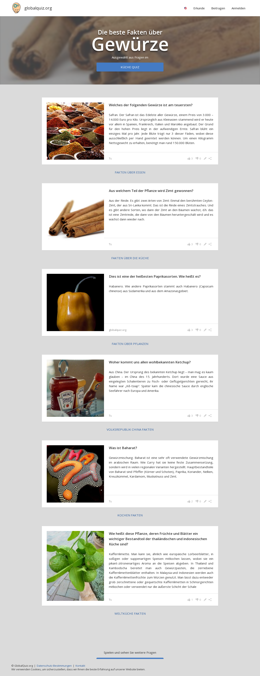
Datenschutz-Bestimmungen (54, 665)
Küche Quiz (130, 67)
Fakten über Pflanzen (130, 344)
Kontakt (80, 665)
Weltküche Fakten (130, 613)
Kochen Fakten (130, 515)
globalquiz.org (38, 8)
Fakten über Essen (130, 172)
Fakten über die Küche (130, 258)
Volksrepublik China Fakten (130, 429)
